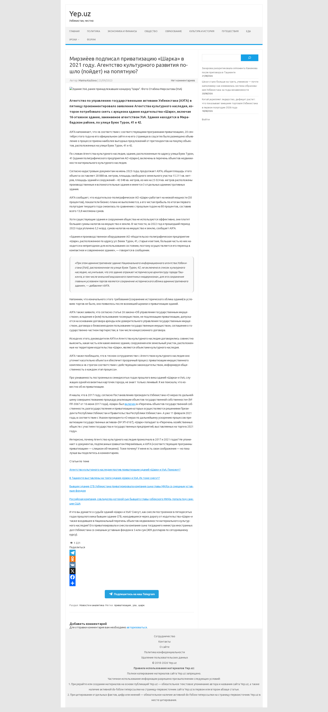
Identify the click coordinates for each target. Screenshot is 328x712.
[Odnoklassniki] (131, 559)
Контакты (164, 641)
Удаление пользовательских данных (164, 657)
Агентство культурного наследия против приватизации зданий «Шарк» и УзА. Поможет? (125, 469)
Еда (248, 31)
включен (130, 404)
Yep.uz (80, 13)
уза (134, 605)
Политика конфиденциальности (164, 652)
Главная (74, 31)
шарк (141, 605)
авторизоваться (137, 627)
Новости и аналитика (92, 605)
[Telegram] (131, 553)
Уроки (73, 39)
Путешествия (230, 31)
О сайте (165, 646)
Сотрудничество (164, 636)
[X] (131, 571)
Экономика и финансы (122, 31)
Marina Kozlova (88, 80)
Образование (173, 31)
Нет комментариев (183, 80)
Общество (151, 31)
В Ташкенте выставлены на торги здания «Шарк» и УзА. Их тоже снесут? (114, 478)
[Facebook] (131, 577)
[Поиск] (250, 57)
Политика (93, 31)
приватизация (122, 605)
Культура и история (201, 31)
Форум (91, 39)
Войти (206, 119)
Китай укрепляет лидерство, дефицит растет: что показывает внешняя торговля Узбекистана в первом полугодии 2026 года (230, 103)
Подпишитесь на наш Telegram (134, 594)
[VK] (131, 565)
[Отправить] (131, 583)
